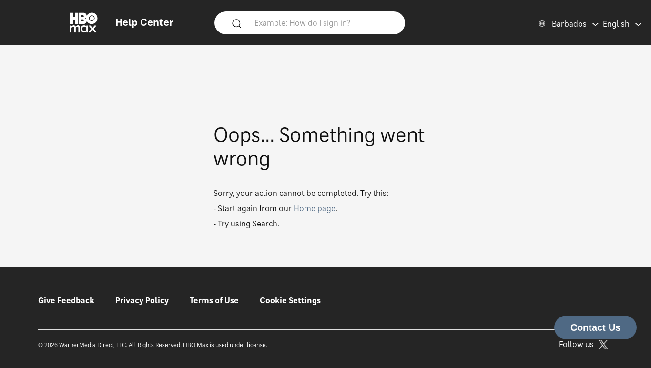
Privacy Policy (142, 300)
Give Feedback (66, 300)
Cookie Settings (290, 300)
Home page (315, 208)
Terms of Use (214, 300)
